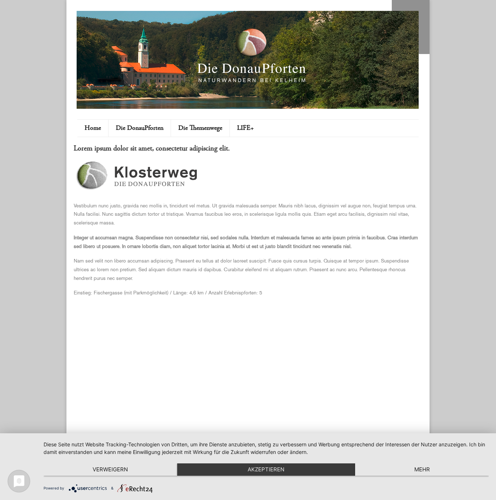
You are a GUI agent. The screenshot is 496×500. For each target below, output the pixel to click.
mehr (422, 469)
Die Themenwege (200, 128)
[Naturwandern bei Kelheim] (251, 81)
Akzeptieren (266, 469)
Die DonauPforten (139, 128)
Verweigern (110, 469)
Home (93, 128)
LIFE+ (245, 128)
